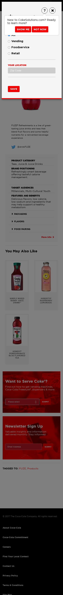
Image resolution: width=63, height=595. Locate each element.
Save (13, 88)
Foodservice (20, 47)
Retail (15, 53)
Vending (17, 41)
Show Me (23, 29)
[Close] (52, 10)
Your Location (17, 65)
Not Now (40, 29)
